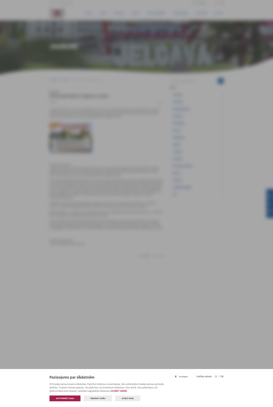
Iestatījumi (183, 376)
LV (216, 376)
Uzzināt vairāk (118, 390)
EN (222, 376)
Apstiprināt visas (65, 398)
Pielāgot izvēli (97, 398)
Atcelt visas (128, 398)
